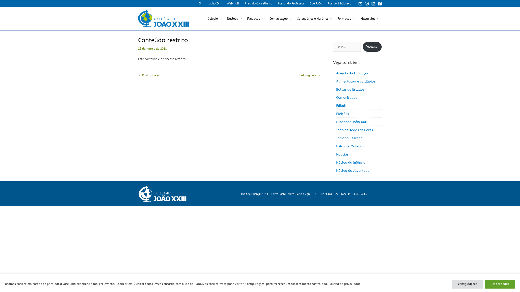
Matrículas (368, 18)
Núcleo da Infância (350, 162)
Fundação (253, 18)
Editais (341, 106)
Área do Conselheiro (258, 3)
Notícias (342, 154)
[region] (260, 283)
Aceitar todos (500, 284)
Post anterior (149, 75)
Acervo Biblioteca (339, 3)
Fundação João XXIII (351, 122)
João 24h (215, 3)
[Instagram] (367, 4)
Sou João (316, 3)
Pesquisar (372, 46)
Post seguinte (309, 75)
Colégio (213, 18)
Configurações (467, 284)
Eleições (342, 114)
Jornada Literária (349, 138)
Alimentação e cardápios (355, 81)
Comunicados (346, 98)
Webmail (233, 3)
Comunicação (279, 18)
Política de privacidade (345, 284)
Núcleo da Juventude (352, 171)
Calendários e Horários (312, 18)
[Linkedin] (373, 4)
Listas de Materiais (350, 146)
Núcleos (232, 18)
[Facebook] (380, 4)
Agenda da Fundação (352, 73)
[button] (200, 4)
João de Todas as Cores (354, 130)
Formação (344, 18)
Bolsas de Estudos (350, 89)
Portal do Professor (291, 3)
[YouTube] (360, 4)
